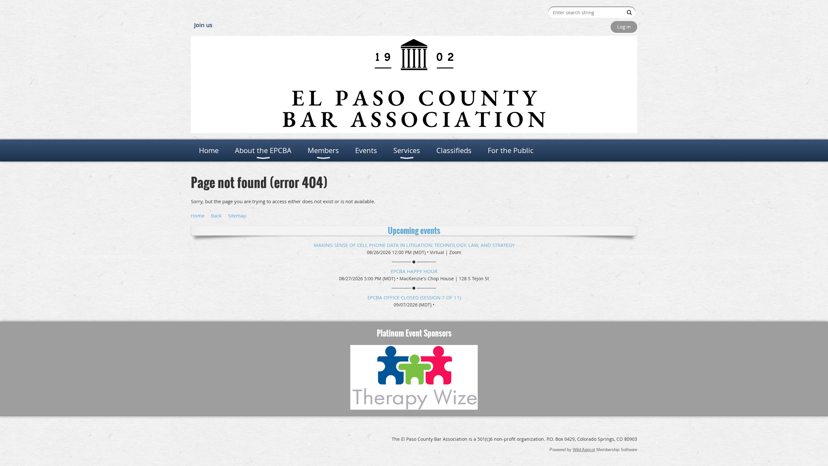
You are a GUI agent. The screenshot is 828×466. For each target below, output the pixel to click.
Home (197, 215)
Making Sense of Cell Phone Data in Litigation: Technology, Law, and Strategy (414, 245)
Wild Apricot (584, 449)
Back (216, 215)
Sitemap (237, 215)
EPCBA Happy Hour (414, 271)
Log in (624, 26)
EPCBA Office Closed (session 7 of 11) (414, 297)
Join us (203, 25)
